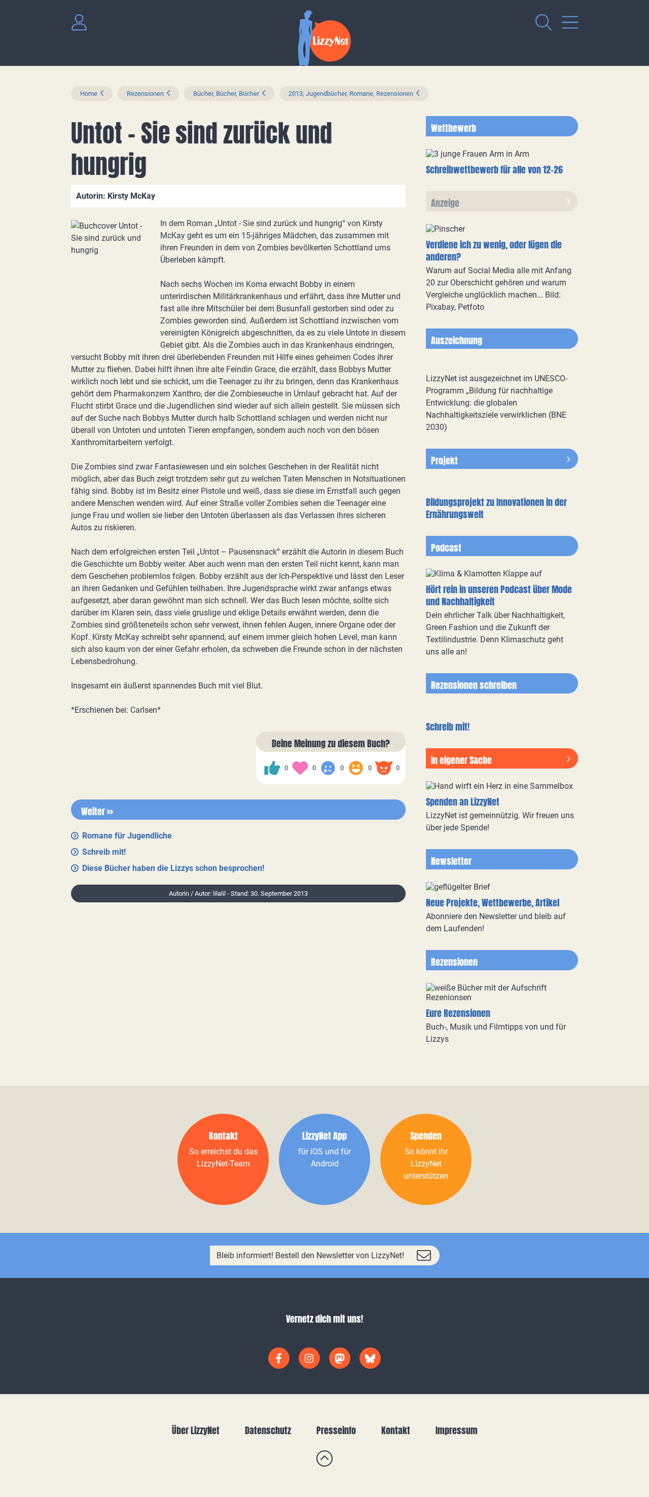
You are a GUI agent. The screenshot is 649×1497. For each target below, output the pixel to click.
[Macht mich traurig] (328, 768)
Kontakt (395, 1430)
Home (88, 93)
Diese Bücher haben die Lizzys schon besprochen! (173, 868)
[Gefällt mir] (272, 768)
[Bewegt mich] (300, 768)
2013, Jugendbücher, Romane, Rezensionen (351, 93)
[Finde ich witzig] (356, 768)
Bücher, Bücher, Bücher (226, 93)
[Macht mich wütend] (384, 768)
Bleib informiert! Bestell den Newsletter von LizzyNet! (310, 1255)
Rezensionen (145, 93)
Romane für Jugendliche (127, 836)
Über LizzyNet (196, 1430)
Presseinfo (336, 1430)
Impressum (457, 1430)
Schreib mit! (104, 852)
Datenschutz (268, 1430)
